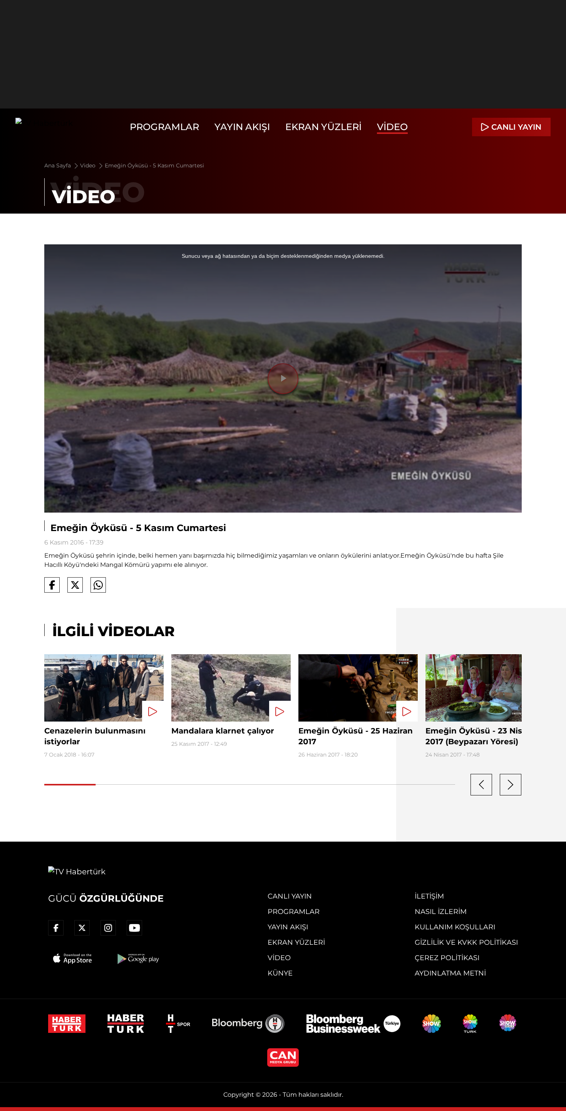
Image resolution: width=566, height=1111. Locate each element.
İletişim (429, 896)
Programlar (164, 126)
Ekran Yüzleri (323, 126)
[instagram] (108, 928)
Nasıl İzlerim (441, 911)
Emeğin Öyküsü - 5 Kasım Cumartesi (154, 165)
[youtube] (134, 928)
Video (392, 126)
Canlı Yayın (290, 896)
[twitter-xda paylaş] (75, 585)
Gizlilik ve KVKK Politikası (466, 942)
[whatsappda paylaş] (98, 585)
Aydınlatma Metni (450, 973)
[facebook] (56, 928)
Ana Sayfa (58, 165)
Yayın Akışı (242, 126)
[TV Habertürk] (44, 127)
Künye (280, 973)
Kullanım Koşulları (455, 927)
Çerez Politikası (447, 958)
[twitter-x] (82, 928)
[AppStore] (72, 958)
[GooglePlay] (137, 958)
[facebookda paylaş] (52, 585)
